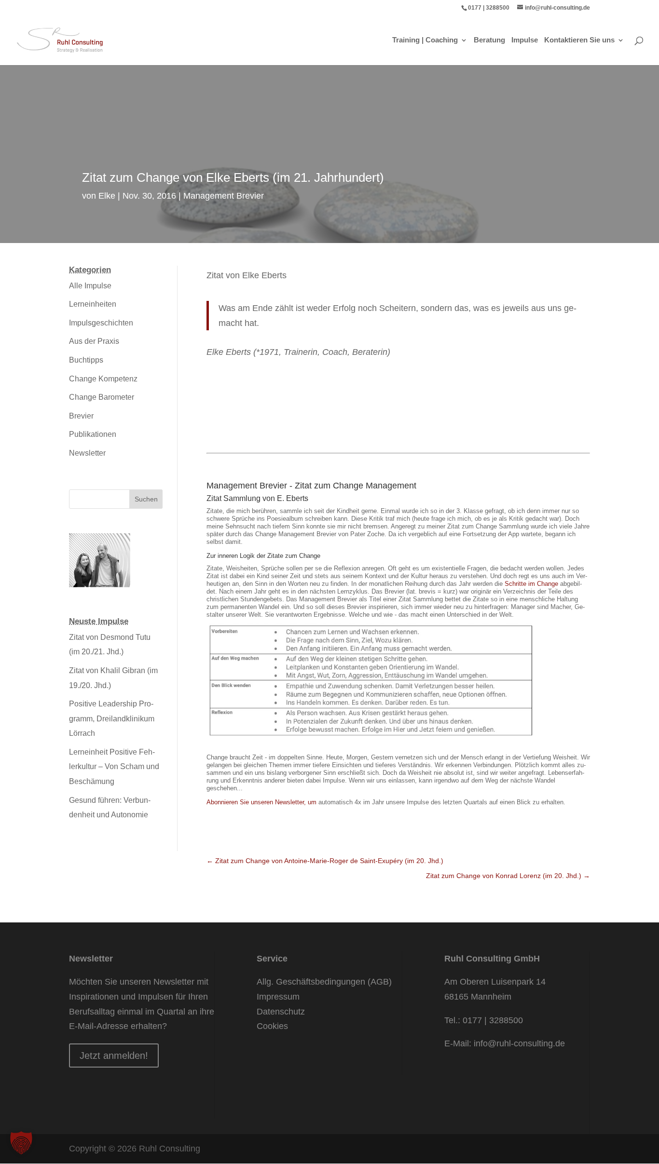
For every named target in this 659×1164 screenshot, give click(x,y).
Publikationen (92, 434)
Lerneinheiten (92, 304)
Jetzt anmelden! (114, 1055)
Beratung (489, 40)
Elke (106, 196)
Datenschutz (281, 1011)
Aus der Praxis (94, 341)
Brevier (81, 416)
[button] (21, 1143)
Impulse (524, 40)
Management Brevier (223, 196)
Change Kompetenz (103, 379)
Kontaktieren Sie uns (579, 40)
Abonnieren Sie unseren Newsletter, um (262, 802)
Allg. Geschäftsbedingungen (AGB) (324, 982)
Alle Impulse (90, 286)
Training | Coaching (425, 40)
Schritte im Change (531, 583)
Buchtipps (86, 360)
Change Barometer (101, 397)
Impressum (278, 997)
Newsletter (87, 453)
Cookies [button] (272, 1026)
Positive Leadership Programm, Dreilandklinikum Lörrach (111, 718)
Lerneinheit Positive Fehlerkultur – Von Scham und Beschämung (114, 766)
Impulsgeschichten (101, 323)
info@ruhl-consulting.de (519, 1043)
